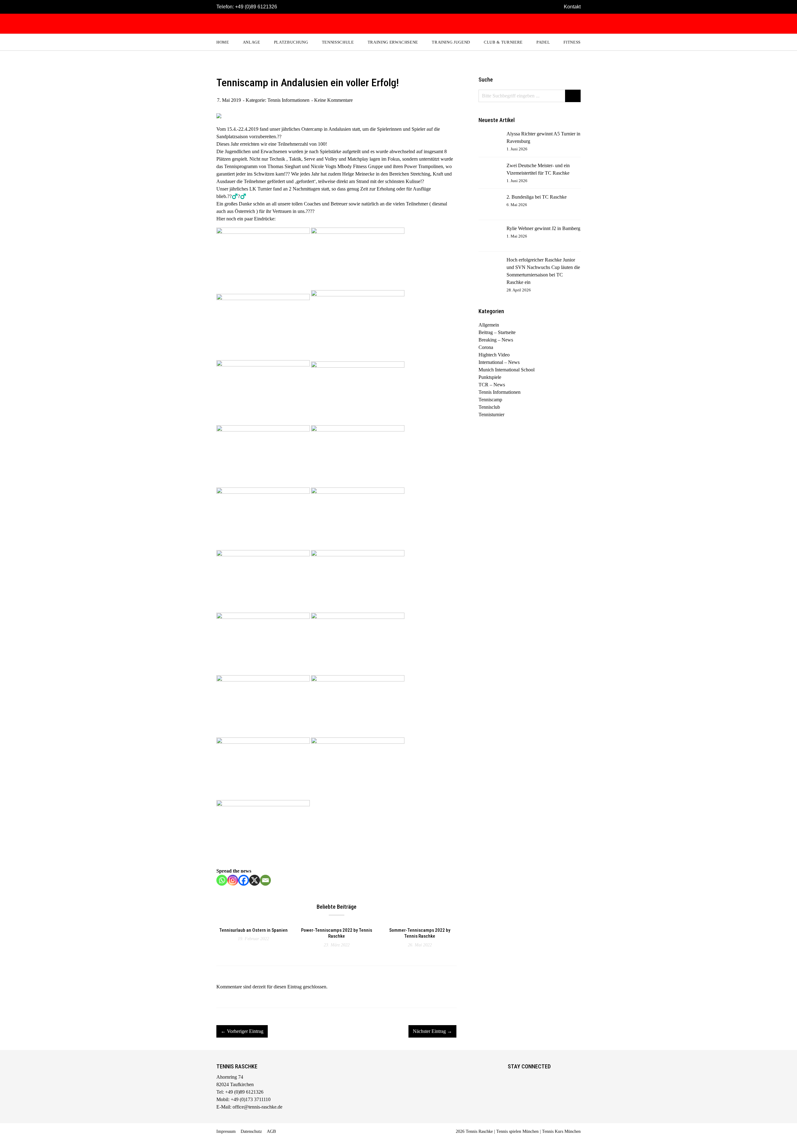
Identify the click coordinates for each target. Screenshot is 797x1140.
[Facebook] (243, 880)
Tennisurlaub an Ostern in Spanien (253, 930)
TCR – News (492, 384)
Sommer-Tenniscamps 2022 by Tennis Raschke (419, 933)
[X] (254, 880)
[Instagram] (232, 880)
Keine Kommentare (333, 100)
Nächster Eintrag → (432, 1031)
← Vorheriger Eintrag (242, 1031)
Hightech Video (494, 354)
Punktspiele (490, 377)
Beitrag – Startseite (497, 332)
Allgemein (489, 324)
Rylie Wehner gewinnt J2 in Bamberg (543, 228)
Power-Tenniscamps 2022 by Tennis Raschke (336, 933)
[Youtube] (538, 1078)
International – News (499, 362)
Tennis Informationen (288, 100)
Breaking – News (496, 339)
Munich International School (507, 369)
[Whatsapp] (221, 880)
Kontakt (572, 6)
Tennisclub (489, 407)
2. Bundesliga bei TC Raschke (537, 197)
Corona (486, 347)
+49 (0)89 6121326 (256, 6)
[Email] (265, 880)
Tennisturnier (491, 414)
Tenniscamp (490, 399)
